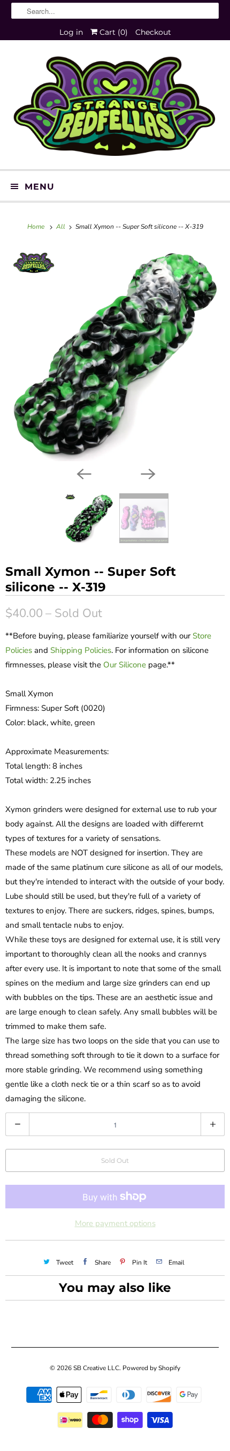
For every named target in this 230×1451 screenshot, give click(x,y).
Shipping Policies (80, 650)
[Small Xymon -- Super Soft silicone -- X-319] (115, 354)
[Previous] (83, 473)
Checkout (153, 32)
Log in (71, 32)
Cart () (112, 32)
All (61, 226)
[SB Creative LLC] (115, 108)
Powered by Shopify (151, 1368)
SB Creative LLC (96, 1368)
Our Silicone (124, 664)
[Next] (147, 473)
